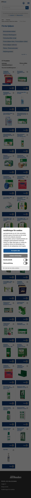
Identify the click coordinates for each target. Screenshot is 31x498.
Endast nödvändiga (15, 255)
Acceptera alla (15, 250)
